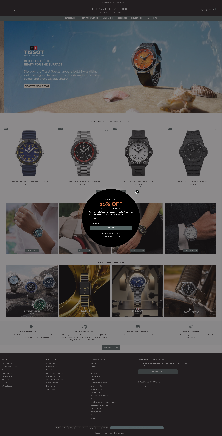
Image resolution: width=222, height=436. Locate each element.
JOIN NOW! (111, 228)
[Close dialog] (137, 191)
